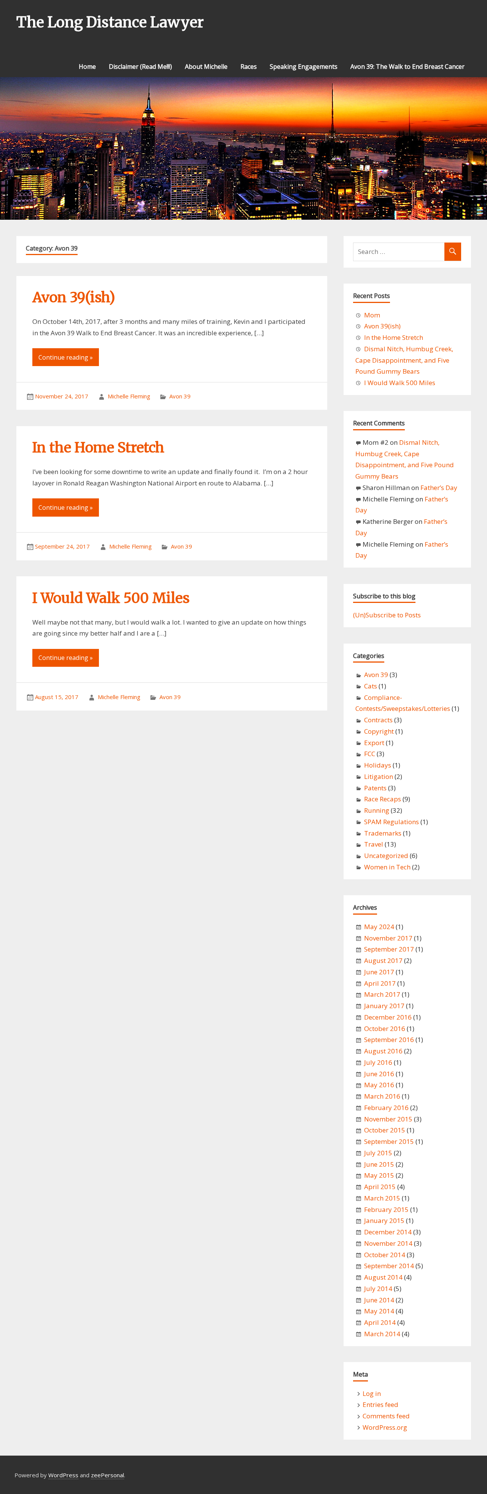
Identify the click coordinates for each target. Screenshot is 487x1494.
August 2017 (383, 960)
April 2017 (380, 983)
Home (87, 66)
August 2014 (383, 1277)
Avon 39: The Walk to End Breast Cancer (407, 66)
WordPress (63, 1475)
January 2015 (384, 1220)
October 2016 (384, 1028)
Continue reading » (65, 357)
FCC (369, 753)
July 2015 (378, 1152)
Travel (373, 844)
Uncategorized (386, 855)
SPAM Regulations (391, 821)
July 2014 (378, 1288)
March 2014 (382, 1333)
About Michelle (206, 66)
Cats (370, 686)
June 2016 (379, 1073)
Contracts (378, 719)
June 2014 (379, 1300)
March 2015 (382, 1198)
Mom (372, 315)
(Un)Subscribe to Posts (387, 615)
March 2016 (382, 1096)
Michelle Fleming (129, 396)
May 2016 (379, 1084)
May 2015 (379, 1175)
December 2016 (388, 1017)
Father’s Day (438, 487)
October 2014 (384, 1254)
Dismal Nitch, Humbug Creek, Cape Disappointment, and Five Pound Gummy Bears (404, 360)
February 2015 (386, 1209)
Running (376, 810)
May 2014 (379, 1311)
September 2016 (389, 1039)
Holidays (377, 765)
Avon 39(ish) (73, 297)
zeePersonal (107, 1475)
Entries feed (380, 1404)
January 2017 (384, 1005)
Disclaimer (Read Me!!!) (140, 66)
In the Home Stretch (98, 447)
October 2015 (384, 1130)
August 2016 (383, 1051)
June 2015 (379, 1164)
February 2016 (386, 1107)
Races (248, 66)
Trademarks (382, 833)
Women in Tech (387, 867)
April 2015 (380, 1186)
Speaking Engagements (303, 66)
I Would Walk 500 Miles (110, 598)
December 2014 (388, 1232)
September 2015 (389, 1141)
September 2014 (389, 1265)
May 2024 (379, 926)
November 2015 (388, 1119)
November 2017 (388, 938)
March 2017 (382, 994)
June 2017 (379, 971)
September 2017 (389, 949)
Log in (372, 1393)
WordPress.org (385, 1427)
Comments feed (386, 1416)
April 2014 (380, 1322)
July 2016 (378, 1062)
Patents (375, 787)
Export (374, 742)
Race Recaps (382, 799)
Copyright (379, 731)
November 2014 (388, 1243)
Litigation (378, 776)
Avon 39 (180, 396)
